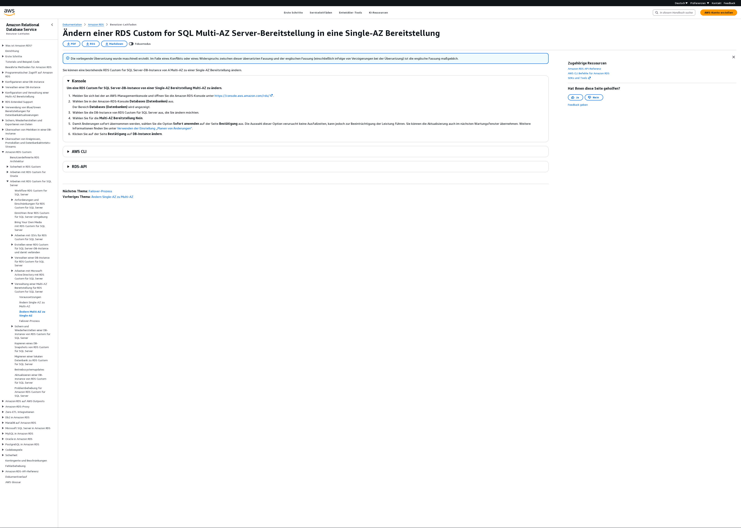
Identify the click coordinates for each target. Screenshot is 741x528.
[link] (123, 24)
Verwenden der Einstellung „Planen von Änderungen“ (154, 128)
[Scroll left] (280, 12)
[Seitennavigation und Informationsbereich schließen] (733, 57)
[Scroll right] (390, 12)
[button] (76, 81)
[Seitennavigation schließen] (52, 25)
